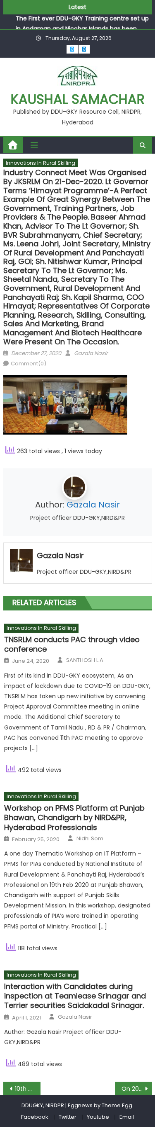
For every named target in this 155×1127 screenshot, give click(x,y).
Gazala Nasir (91, 353)
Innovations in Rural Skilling (40, 162)
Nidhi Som (89, 838)
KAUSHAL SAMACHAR (78, 99)
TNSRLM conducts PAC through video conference (72, 644)
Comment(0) (28, 363)
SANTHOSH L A (84, 660)
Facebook (34, 1117)
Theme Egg (117, 1105)
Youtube (98, 1117)
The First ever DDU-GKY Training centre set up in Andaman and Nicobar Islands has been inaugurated (82, 23)
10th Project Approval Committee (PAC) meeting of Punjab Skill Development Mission (28, 1089)
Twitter (67, 1117)
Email (126, 1117)
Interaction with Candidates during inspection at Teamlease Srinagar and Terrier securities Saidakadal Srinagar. (75, 996)
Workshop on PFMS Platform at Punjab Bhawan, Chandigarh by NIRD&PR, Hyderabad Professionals (74, 817)
